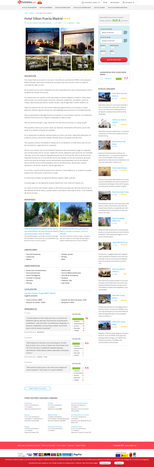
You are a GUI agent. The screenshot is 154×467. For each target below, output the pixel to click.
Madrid (32, 13)
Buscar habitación (114, 60)
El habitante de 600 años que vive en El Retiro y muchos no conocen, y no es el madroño (74, 231)
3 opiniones (70, 23)
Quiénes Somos (80, 445)
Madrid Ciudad (52, 415)
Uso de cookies (61, 445)
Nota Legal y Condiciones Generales (29, 445)
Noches (102, 45)
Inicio (26, 13)
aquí (95, 463)
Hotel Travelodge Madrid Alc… (118, 219)
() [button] (39, 23)
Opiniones (107, 78)
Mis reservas (115, 2)
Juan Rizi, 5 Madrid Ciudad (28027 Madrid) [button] (39, 293)
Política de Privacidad (48, 445)
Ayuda (105, 2)
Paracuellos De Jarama (55, 427)
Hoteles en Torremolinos (82, 7)
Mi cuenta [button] (128, 2)
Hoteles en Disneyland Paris (117, 7)
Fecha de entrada (106, 29)
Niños (112, 51)
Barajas (27, 427)
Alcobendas (28, 403)
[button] (77, 233)
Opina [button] (78, 23)
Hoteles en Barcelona (62, 7)
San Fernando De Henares (79, 403)
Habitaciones (114, 45)
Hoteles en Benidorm (29, 7)
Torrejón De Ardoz (76, 427)
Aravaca (27, 415)
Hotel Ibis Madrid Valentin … (118, 270)
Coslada (50, 403)
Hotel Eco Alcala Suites (120, 192)
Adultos (103, 51)
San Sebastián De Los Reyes (80, 415)
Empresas (71, 445)
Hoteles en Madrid (45, 7)
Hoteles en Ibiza (99, 7)
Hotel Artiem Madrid (119, 168)
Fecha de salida (105, 37)
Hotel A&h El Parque (120, 242)
